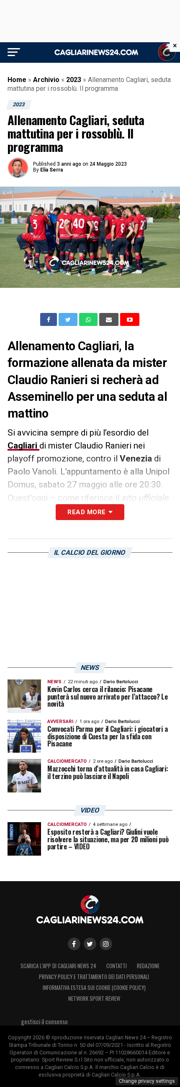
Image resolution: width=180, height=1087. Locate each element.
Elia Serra (51, 170)
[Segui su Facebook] (74, 944)
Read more (86, 512)
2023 (73, 80)
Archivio (46, 80)
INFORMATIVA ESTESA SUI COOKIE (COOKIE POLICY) (94, 988)
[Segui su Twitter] (90, 944)
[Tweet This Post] (69, 319)
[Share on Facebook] (49, 319)
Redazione (148, 966)
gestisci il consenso (44, 1021)
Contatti (116, 966)
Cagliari (23, 446)
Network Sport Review (94, 998)
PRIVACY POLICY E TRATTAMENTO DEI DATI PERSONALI (94, 977)
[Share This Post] (89, 319)
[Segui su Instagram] (106, 944)
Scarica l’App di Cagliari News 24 (58, 966)
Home (17, 80)
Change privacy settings (147, 1081)
